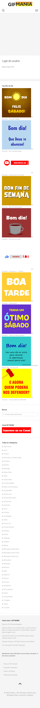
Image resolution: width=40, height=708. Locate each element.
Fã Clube (6, 512)
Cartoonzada (8, 479)
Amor (5, 450)
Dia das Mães (8, 490)
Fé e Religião (7, 516)
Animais (6, 454)
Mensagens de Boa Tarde (11, 553)
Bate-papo (7, 468)
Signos (6, 593)
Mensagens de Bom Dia (11, 556)
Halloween (7, 538)
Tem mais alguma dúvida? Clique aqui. (13, 645)
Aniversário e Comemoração (12, 457)
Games (6, 534)
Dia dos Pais (7, 501)
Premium (6, 582)
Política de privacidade (10, 675)
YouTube (6, 607)
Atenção (6, 465)
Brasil (5, 476)
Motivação (7, 563)
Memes (6, 545)
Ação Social (7, 446)
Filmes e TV (7, 523)
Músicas (6, 567)
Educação (7, 505)
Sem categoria (8, 589)
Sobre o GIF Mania (9, 671)
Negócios (7, 574)
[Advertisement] (20, 34)
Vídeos (6, 604)
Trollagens (7, 600)
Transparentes (8, 596)
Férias (5, 520)
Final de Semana (9, 527)
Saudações (7, 585)
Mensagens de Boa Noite (11, 549)
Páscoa (6, 578)
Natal (5, 571)
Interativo (6, 541)
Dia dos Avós (8, 494)
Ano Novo (7, 461)
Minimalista (7, 560)
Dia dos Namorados (10, 498)
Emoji (5, 509)
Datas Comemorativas (11, 487)
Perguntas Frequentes (10, 667)
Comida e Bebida (9, 483)
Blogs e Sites (8, 472)
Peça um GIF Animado (10, 664)
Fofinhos (6, 531)
